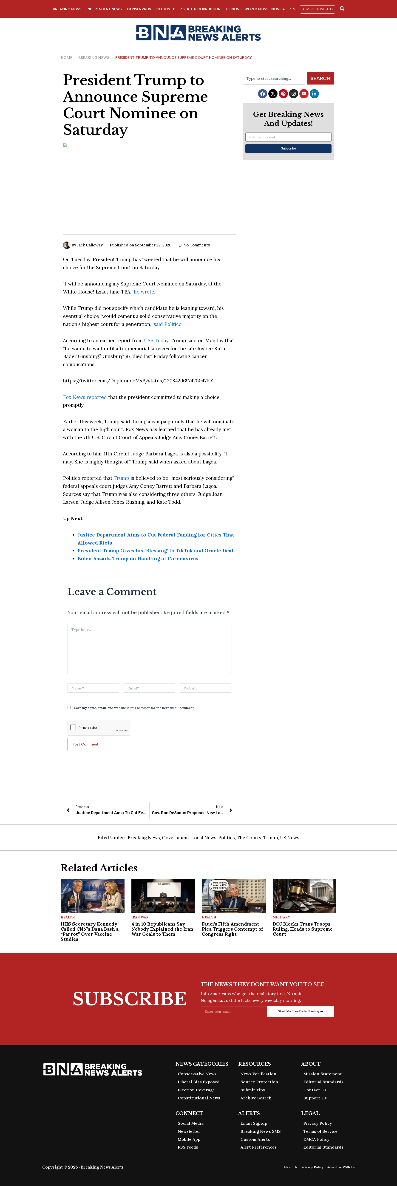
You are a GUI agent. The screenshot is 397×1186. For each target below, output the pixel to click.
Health (68, 917)
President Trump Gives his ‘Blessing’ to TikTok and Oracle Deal (155, 551)
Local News (203, 837)
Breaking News (67, 9)
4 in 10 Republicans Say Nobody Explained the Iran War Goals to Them (162, 929)
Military (281, 917)
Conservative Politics (148, 9)
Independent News (104, 9)
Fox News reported (85, 397)
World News (256, 9)
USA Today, (156, 340)
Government (175, 837)
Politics (226, 837)
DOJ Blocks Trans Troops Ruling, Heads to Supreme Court (303, 929)
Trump (121, 478)
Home (66, 57)
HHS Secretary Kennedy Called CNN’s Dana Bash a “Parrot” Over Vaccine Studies (90, 931)
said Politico (167, 324)
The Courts (249, 837)
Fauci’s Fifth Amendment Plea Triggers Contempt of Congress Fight (232, 929)
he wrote (143, 292)
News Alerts (283, 9)
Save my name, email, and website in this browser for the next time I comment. (134, 708)
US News (233, 9)
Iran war (139, 917)
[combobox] (274, 78)
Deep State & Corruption (197, 9)
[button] (317, 9)
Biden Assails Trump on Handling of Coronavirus (137, 559)
